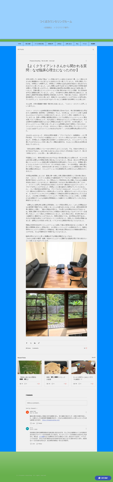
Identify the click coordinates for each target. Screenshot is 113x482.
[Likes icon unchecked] (31, 423)
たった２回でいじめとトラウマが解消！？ (83, 378)
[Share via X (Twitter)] (31, 343)
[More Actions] (86, 412)
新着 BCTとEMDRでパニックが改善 (56, 378)
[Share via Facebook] (26, 343)
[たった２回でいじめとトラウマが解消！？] (83, 367)
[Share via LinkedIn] (35, 343)
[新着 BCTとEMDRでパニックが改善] (56, 367)
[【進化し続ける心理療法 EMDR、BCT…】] (30, 367)
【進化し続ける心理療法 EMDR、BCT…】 (29, 378)
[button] (93, 49)
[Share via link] (39, 343)
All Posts (21, 49)
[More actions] (86, 61)
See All (93, 357)
